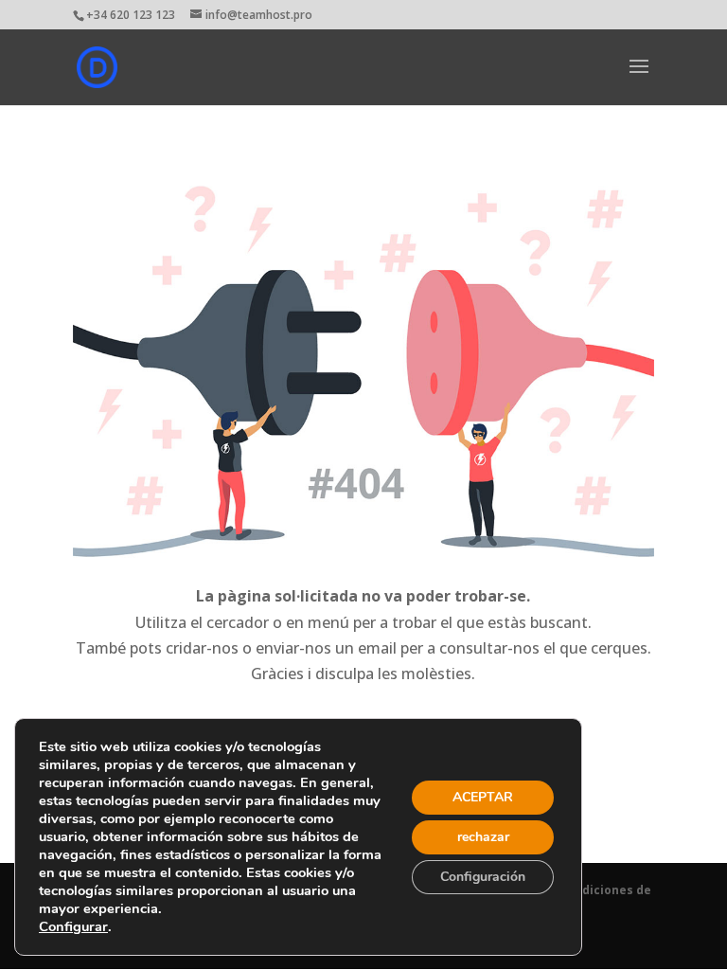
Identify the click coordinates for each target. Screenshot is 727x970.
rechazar (483, 837)
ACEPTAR (482, 797)
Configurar (73, 926)
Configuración (482, 877)
